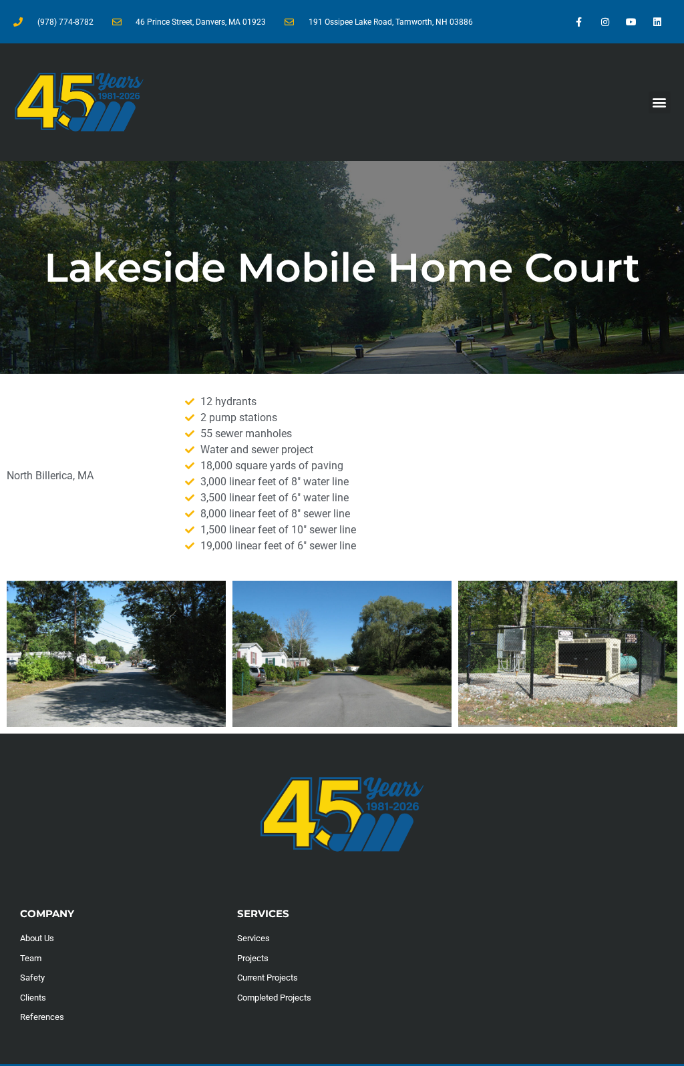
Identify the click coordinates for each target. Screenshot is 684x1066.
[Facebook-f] (579, 22)
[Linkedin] (658, 22)
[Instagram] (605, 22)
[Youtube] (632, 22)
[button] (660, 102)
